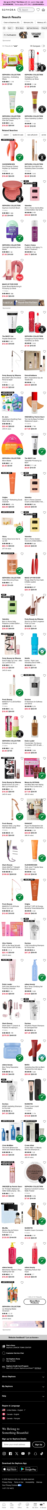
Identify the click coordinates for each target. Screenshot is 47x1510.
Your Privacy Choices (9, 1485)
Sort (9, 28)
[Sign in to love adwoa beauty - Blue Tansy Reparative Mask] (22, 1041)
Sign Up (38, 1444)
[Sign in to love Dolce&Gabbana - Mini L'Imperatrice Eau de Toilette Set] (44, 351)
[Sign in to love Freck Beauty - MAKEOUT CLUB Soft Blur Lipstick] (22, 675)
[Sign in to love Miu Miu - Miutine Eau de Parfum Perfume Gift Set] (22, 1204)
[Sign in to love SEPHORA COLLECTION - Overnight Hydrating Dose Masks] (22, 221)
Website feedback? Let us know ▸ (23, 1337)
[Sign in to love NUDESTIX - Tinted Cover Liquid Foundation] (44, 1080)
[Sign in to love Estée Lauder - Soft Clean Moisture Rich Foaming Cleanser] (22, 960)
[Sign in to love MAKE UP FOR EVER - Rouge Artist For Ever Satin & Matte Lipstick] (44, 553)
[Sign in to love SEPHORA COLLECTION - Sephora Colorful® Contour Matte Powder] (44, 1162)
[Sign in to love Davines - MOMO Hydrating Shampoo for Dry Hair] (22, 1080)
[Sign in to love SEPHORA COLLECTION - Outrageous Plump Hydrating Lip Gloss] (44, 50)
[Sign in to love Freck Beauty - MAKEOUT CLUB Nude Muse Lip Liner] (22, 880)
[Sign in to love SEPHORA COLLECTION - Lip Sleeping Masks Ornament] (22, 1282)
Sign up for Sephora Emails (14, 1439)
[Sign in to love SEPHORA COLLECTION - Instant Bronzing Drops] (22, 553)
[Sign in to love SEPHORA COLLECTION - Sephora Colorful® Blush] (22, 181)
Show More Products (35, 1302)
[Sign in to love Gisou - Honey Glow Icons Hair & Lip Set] (22, 512)
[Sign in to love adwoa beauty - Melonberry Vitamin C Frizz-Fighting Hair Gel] (22, 1243)
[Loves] (38, 9)
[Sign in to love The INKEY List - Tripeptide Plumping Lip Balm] (44, 434)
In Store (21, 28)
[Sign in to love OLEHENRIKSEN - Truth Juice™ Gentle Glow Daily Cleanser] (44, 841)
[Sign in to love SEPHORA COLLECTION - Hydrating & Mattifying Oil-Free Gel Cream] (22, 92)
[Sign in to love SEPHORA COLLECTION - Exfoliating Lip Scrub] (22, 717)
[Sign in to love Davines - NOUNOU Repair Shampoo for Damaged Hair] (44, 999)
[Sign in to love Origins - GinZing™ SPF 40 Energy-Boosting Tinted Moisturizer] (44, 880)
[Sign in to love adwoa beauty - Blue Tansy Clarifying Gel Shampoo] (44, 960)
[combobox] (25, 10)
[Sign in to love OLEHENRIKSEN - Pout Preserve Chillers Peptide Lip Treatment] (22, 140)
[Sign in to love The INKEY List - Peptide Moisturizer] (22, 312)
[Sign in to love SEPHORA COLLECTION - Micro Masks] (22, 434)
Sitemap (39, 1482)
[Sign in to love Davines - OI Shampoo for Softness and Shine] (44, 675)
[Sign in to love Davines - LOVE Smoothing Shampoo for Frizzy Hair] (44, 919)
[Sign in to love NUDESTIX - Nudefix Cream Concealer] (44, 1204)
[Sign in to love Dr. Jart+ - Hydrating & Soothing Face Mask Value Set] (22, 393)
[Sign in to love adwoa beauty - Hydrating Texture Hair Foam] (44, 1243)
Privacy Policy (7, 1482)
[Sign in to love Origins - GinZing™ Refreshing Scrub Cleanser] (22, 473)
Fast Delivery (34, 28)
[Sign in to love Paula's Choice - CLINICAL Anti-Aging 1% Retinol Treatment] (44, 221)
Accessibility (29, 1482)
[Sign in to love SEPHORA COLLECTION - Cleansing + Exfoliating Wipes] (22, 50)
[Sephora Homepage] (8, 9)
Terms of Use (18, 1482)
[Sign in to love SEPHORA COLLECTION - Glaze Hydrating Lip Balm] (44, 92)
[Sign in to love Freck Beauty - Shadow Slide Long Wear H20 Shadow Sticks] (22, 799)
